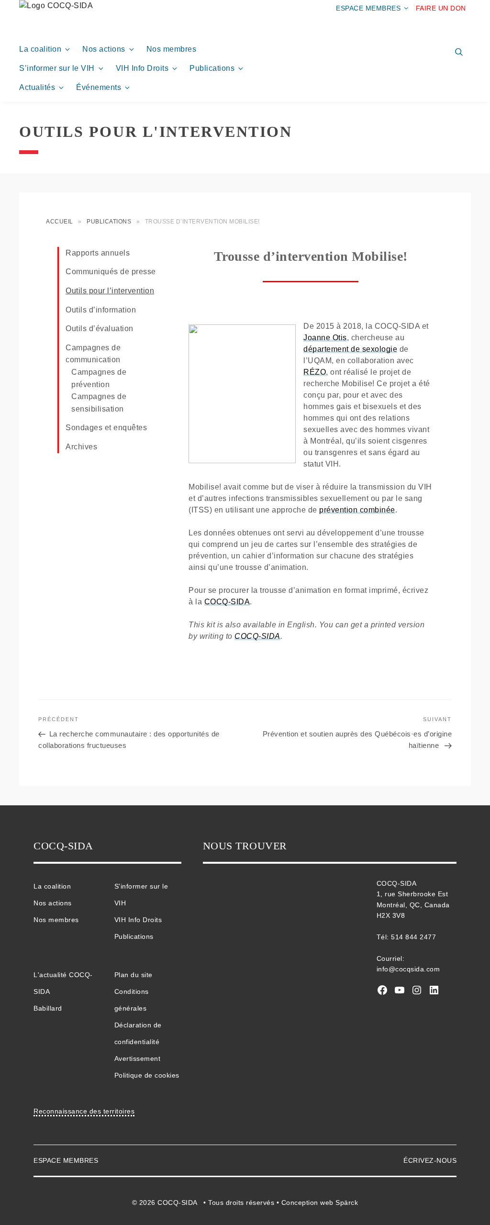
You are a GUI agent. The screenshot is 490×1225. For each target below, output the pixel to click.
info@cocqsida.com (408, 969)
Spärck (346, 1202)
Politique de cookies (146, 1075)
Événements (98, 87)
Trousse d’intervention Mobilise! (311, 256)
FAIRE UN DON (441, 8)
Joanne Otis (325, 338)
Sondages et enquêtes (106, 427)
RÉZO (314, 372)
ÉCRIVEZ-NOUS (430, 1160)
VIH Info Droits (142, 68)
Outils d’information (101, 310)
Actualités (37, 87)
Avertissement (137, 1058)
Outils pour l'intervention (155, 131)
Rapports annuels (98, 253)
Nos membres (171, 49)
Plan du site (133, 975)
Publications (211, 68)
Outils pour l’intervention (110, 291)
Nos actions (103, 49)
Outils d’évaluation (100, 328)
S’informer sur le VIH (57, 68)
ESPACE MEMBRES (368, 8)
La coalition (40, 49)
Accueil (59, 221)
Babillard (47, 1008)
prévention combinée (357, 510)
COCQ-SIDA (227, 602)
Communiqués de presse (111, 271)
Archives (81, 447)
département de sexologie (350, 349)
